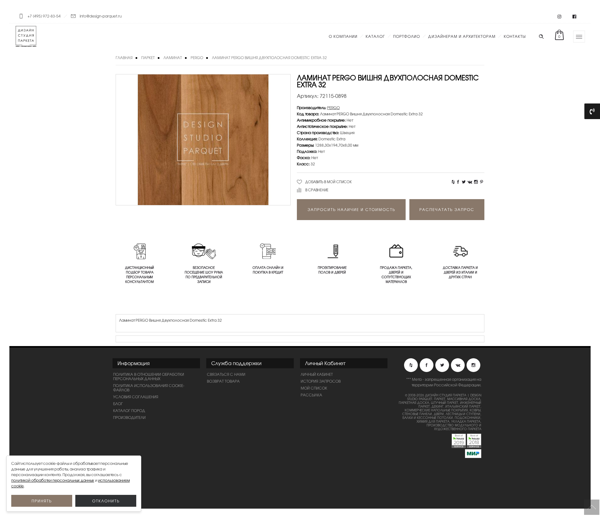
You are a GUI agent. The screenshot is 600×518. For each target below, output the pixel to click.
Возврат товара (223, 381)
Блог (118, 403)
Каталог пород (129, 410)
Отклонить (106, 501)
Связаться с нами (226, 374)
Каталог (375, 36)
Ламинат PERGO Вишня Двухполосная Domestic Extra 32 (269, 57)
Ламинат (172, 57)
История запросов (321, 381)
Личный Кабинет (317, 374)
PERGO (197, 57)
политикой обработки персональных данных (52, 480)
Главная (124, 57)
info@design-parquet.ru (101, 16)
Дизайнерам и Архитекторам (462, 36)
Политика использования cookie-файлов (148, 388)
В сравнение (316, 189)
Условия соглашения (135, 397)
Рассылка (311, 395)
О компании (343, 36)
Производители (129, 417)
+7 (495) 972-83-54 (44, 16)
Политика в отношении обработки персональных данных (148, 376)
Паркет (148, 57)
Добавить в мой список (328, 181)
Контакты (515, 36)
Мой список (314, 388)
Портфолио (406, 36)
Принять (42, 501)
